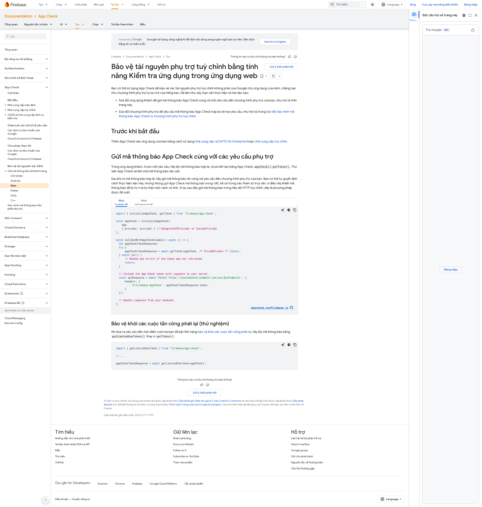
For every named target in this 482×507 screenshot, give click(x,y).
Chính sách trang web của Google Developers (195, 404)
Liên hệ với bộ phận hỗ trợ (306, 438)
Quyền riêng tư (81, 499)
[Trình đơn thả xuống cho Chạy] (66, 4)
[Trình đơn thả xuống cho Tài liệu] (123, 4)
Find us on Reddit (183, 444)
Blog (413, 4)
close (476, 15)
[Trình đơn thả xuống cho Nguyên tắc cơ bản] (52, 24)
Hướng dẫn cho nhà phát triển (72, 438)
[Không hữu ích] (295, 57)
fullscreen (470, 15)
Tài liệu (115, 4)
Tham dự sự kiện (182, 462)
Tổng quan (11, 24)
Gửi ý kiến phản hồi (281, 66)
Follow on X (180, 450)
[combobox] (347, 4)
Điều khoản (61, 499)
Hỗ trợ (161, 4)
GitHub (59, 462)
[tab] (121, 202)
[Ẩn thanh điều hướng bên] (45, 500)
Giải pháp (81, 4)
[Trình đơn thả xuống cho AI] (67, 24)
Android (102, 483)
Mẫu (142, 24)
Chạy (59, 4)
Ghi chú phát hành (302, 456)
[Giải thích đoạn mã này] (283, 210)
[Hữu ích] (289, 57)
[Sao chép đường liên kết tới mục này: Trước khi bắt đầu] (163, 131)
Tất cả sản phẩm (194, 483)
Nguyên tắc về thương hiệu (307, 462)
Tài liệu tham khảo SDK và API (72, 444)
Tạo (41, 4)
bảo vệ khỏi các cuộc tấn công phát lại (224, 332)
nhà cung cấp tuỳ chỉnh (271, 141)
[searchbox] (25, 36)
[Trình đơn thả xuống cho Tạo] (47, 4)
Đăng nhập (470, 4)
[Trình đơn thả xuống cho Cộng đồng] (149, 4)
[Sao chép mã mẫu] (295, 210)
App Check (47, 16)
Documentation (18, 16)
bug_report (464, 15)
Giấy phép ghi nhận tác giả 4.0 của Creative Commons (209, 400)
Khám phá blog (182, 438)
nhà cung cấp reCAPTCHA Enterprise (220, 141)
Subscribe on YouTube (186, 456)
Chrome (120, 483)
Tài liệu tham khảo (122, 24)
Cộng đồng (138, 4)
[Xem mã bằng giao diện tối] (289, 210)
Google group (299, 450)
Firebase (116, 56)
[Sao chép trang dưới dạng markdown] (273, 76)
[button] (22, 59)
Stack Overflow (300, 444)
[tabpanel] (204, 260)
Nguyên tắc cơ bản (36, 24)
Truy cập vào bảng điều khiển (440, 4)
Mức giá (99, 4)
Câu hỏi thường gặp (302, 468)
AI (61, 24)
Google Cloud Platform (163, 483)
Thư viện (60, 456)
